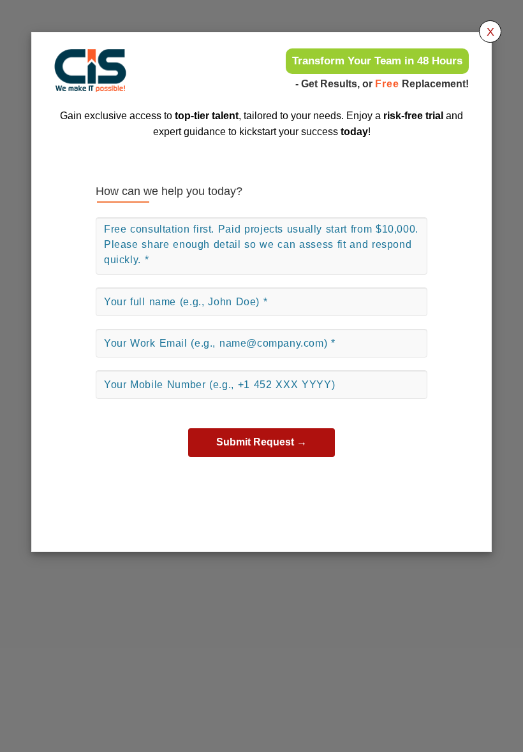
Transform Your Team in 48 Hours (377, 61)
